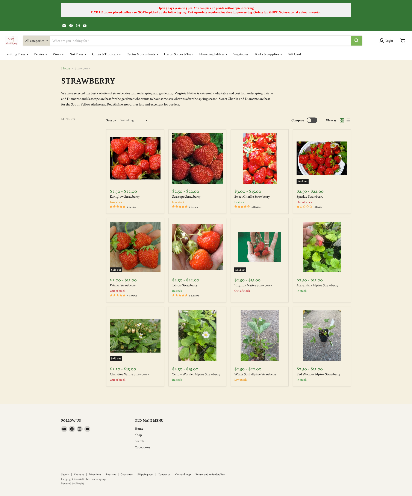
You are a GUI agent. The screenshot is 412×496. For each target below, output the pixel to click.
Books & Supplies (267, 54)
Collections (142, 447)
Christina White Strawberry (129, 374)
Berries (39, 54)
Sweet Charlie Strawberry (252, 196)
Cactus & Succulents (141, 54)
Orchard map (183, 474)
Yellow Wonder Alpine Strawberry (196, 374)
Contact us (164, 474)
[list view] (348, 120)
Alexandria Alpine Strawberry (317, 285)
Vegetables (240, 54)
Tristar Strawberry (184, 285)
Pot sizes (111, 474)
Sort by (111, 120)
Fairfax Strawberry (123, 285)
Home (65, 68)
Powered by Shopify (72, 483)
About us (79, 474)
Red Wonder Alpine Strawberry (318, 374)
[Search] (356, 41)
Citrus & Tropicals (105, 54)
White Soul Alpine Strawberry (255, 374)
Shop (138, 435)
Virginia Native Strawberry (253, 285)
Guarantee (127, 474)
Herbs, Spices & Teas (178, 54)
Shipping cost (145, 474)
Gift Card (294, 54)
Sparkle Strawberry (310, 196)
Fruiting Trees (15, 54)
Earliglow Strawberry (124, 196)
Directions (95, 474)
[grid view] (342, 120)
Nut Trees (77, 54)
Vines (57, 54)
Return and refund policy (210, 474)
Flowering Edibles (212, 54)
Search (139, 441)
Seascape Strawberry (186, 196)
